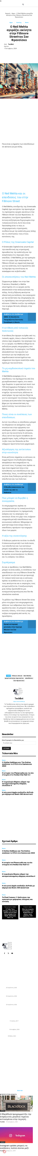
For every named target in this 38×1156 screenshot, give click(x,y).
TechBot (11, 44)
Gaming (18, 22)
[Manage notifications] (4, 1151)
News (27, 22)
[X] (11, 54)
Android (4, 1036)
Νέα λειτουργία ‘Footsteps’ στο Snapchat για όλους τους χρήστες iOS (28, 912)
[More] (34, 54)
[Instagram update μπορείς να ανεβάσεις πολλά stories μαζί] (19, 1135)
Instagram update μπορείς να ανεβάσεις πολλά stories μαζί (14, 1146)
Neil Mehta (27, 676)
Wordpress (5, 1021)
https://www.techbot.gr (19, 701)
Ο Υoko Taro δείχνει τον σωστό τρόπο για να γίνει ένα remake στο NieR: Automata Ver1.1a (10, 913)
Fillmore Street (17, 676)
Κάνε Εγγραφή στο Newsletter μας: (13, 740)
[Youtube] (12, 953)
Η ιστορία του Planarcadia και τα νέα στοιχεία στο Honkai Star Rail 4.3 (17, 864)
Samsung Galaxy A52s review (13, 1033)
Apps (13, 13)
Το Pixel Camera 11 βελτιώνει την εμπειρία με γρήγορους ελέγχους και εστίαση (17, 899)
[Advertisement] (19, 122)
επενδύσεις (29, 678)
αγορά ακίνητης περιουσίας (14, 678)
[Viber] (29, 54)
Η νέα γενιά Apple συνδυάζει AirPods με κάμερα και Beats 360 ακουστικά (18, 887)
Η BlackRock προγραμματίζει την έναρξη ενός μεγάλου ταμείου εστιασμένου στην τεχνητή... (15, 1116)
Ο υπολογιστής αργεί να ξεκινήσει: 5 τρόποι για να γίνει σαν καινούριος (18, 1026)
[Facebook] (6, 54)
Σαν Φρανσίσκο (19, 680)
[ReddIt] (25, 54)
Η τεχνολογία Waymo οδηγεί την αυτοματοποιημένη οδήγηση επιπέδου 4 (18, 875)
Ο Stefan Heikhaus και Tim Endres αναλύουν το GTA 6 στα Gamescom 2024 (18, 852)
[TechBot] (19, 691)
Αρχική (7, 13)
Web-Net (20, 1090)
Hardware (5, 1029)
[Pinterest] (15, 54)
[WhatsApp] (20, 54)
